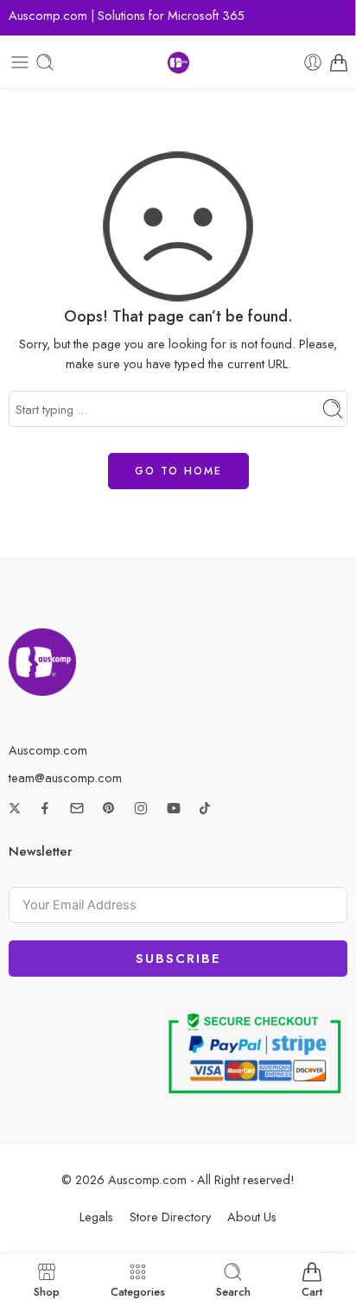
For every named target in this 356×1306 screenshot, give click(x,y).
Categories (138, 1290)
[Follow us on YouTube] (173, 808)
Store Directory (170, 1216)
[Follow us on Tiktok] (205, 808)
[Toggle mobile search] (44, 62)
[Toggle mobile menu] (20, 62)
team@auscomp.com (65, 777)
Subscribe (178, 958)
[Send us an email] (77, 808)
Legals (96, 1216)
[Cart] (338, 62)
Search (233, 1290)
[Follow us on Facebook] (45, 808)
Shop (47, 1290)
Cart (312, 1290)
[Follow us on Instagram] (141, 808)
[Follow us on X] (15, 808)
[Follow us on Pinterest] (109, 808)
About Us (252, 1216)
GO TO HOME (178, 471)
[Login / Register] (312, 62)
